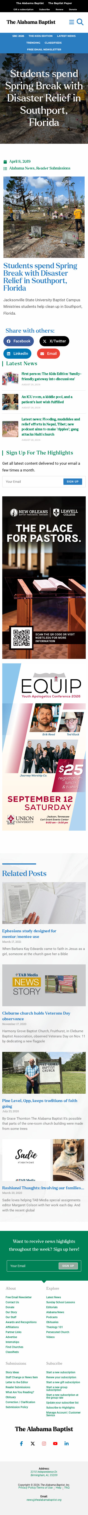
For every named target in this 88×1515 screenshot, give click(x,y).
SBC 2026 (18, 36)
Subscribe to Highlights (60, 1407)
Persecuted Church (57, 1332)
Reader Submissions (53, 168)
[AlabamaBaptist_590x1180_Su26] (44, 747)
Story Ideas (12, 1372)
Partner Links (13, 1332)
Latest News (66, 36)
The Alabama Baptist (30, 3)
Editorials (52, 1307)
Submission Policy (17, 1407)
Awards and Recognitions (21, 1322)
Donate (10, 1307)
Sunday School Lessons (60, 1302)
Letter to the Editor (17, 1382)
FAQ (67, 1487)
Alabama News (22, 168)
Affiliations (12, 1327)
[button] (80, 22)
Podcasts (52, 1317)
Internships (12, 1342)
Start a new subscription (60, 1372)
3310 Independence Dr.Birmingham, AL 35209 (44, 1473)
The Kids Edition (41, 36)
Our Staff (11, 1317)
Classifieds (53, 42)
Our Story (11, 1312)
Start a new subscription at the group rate (62, 1396)
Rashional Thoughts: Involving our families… (43, 1188)
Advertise (11, 1337)
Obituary (11, 1397)
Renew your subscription (61, 1377)
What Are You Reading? (20, 1392)
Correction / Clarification (20, 1402)
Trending (33, 42)
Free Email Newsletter (44, 49)
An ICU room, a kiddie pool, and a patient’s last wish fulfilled (47, 399)
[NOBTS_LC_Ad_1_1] (44, 577)
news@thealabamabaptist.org (44, 1499)
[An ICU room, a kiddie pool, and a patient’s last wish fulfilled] (10, 402)
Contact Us (12, 1302)
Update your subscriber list (62, 1402)
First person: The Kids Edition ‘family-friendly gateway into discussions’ (52, 376)
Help (58, 1487)
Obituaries (52, 1322)
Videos (50, 1337)
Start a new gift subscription (63, 1382)
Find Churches (14, 1347)
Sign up (73, 481)
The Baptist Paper (60, 3)
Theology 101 (54, 1327)
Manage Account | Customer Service (63, 1414)
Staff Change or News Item (22, 1377)
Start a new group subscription (56, 1389)
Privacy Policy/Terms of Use (36, 1487)
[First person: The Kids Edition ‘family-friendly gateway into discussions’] (10, 379)
